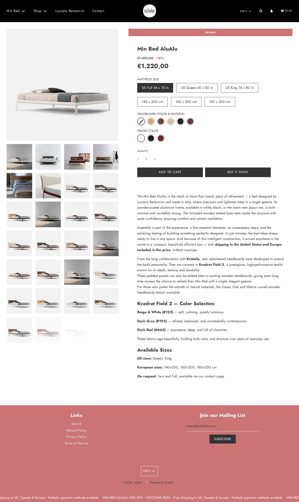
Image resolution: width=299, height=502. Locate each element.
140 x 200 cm (152, 101)
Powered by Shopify (161, 482)
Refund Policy (76, 430)
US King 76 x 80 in (239, 87)
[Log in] (271, 11)
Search (76, 423)
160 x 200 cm (186, 101)
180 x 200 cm (219, 101)
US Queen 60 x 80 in (197, 87)
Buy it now (237, 172)
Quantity (142, 151)
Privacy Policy (76, 436)
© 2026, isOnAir (132, 482)
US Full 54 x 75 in (155, 87)
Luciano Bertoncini (69, 10)
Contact (98, 10)
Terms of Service (76, 443)
